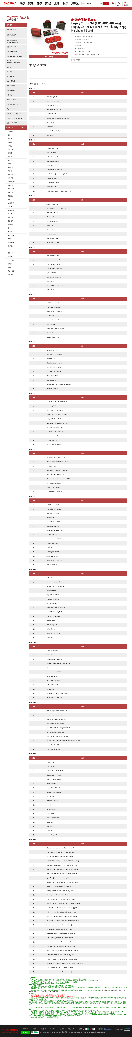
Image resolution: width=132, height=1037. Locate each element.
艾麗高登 (10, 196)
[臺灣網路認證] (127, 1029)
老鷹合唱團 (11, 189)
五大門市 (65, 3)
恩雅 (9, 199)
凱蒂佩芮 (10, 214)
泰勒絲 (10, 267)
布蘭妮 (10, 142)
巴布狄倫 (10, 149)
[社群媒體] (107, 1029)
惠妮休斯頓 (11, 271)
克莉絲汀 (10, 164)
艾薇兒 (10, 139)
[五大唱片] (10, 1031)
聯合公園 (10, 224)
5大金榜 (62, 1029)
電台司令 (10, 256)
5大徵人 (52, 1029)
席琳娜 (10, 264)
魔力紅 (10, 239)
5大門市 (25, 1029)
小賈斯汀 (10, 206)
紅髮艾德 (10, 192)
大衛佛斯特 (11, 181)
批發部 (57, 3)
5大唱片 (10, 3)
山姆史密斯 (11, 260)
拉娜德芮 (10, 221)
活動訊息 (39, 3)
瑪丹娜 (10, 231)
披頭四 (10, 160)
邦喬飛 (10, 153)
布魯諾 (10, 156)
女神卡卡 (10, 217)
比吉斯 (10, 146)
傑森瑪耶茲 (11, 203)
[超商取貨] (89, 1029)
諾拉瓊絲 (10, 246)
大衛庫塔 (10, 185)
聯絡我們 (44, 1029)
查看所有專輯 (49, 57)
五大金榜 (48, 3)
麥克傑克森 (11, 235)
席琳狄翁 (10, 167)
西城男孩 (10, 274)
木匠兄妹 (10, 174)
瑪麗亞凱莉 (11, 242)
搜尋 (106, 3)
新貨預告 (30, 3)
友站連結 (71, 1029)
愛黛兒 (10, 135)
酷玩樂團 (10, 178)
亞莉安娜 (10, 131)
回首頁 (22, 3)
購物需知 (75, 3)
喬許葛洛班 (11, 210)
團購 (34, 1029)
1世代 (9, 249)
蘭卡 (9, 228)
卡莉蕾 (10, 171)
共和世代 (10, 253)
